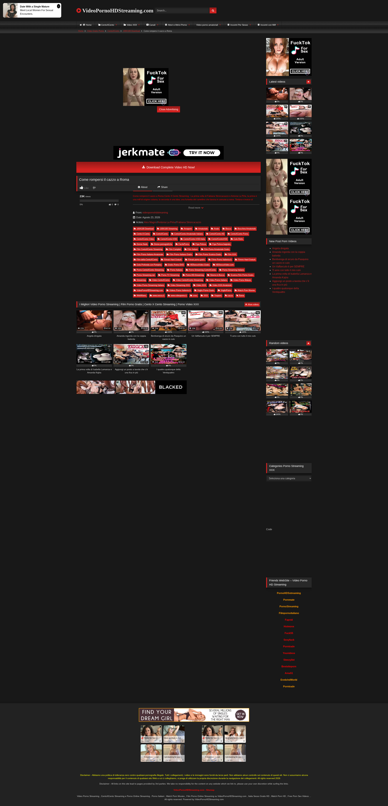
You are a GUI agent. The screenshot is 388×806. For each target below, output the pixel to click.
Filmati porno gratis (196, 259)
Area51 (289, 673)
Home (80, 31)
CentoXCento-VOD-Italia (194, 239)
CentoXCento (113, 31)
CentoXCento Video (145, 239)
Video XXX (201, 285)
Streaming (141, 280)
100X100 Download (131, 31)
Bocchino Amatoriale (247, 228)
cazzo (230, 295)
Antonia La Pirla (166, 222)
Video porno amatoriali (207, 25)
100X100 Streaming (168, 228)
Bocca (228, 228)
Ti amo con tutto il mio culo (286, 270)
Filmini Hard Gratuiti (246, 259)
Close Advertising (168, 109)
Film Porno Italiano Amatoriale (150, 254)
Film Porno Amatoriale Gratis (216, 249)
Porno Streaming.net (146, 275)
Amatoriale (203, 228)
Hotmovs (289, 626)
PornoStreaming (288, 606)
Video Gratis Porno (95, 31)
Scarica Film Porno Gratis (242, 275)
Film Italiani (192, 249)
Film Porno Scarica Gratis (210, 254)
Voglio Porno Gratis (205, 290)
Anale (216, 228)
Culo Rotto (238, 239)
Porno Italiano (176, 270)
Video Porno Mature (242, 280)
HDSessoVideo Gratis (199, 265)
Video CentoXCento (160, 280)
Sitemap (210, 790)
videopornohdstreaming (155, 212)
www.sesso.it (158, 295)
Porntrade (289, 646)
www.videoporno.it (179, 295)
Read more (194, 207)
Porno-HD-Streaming (195, 275)
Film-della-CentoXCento (147, 259)
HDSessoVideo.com (225, 265)
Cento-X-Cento (143, 234)
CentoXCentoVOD (219, 239)
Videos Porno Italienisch (180, 290)
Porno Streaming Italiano (233, 270)
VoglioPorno (226, 290)
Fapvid (289, 620)
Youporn (217, 295)
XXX (206, 295)
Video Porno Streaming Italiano (150, 285)
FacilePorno (184, 244)
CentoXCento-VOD (169, 239)
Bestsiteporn (288, 666)
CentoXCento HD (216, 234)
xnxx (195, 295)
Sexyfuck (289, 640)
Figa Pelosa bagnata (221, 244)
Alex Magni (150, 222)
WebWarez (141, 295)
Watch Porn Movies (246, 290)
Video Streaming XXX (180, 285)
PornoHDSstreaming (289, 593)
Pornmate (288, 600)
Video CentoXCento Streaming (189, 280)
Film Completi (175, 249)
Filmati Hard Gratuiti (173, 259)
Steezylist (288, 660)
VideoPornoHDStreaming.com (117, 11)
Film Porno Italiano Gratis (181, 254)
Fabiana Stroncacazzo (189, 222)
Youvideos (289, 653)
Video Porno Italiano (218, 280)
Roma (241, 295)
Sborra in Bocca (217, 275)
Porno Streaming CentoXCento (202, 270)
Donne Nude (142, 244)
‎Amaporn (188, 228)
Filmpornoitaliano (289, 613)
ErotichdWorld (289, 680)
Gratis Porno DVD (176, 265)
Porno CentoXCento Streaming (150, 270)
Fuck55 (289, 633)
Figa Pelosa (201, 244)
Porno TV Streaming (170, 275)
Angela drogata (280, 248)
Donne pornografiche (163, 244)
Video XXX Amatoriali (221, 285)
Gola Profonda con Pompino (149, 265)
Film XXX (232, 254)
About (143, 187)
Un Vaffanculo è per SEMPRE (288, 266)
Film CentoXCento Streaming (149, 249)
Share (164, 187)
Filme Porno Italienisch (221, 259)
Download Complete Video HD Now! (170, 167)
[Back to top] (378, 797)
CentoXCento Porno (239, 234)
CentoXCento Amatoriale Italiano (188, 234)
